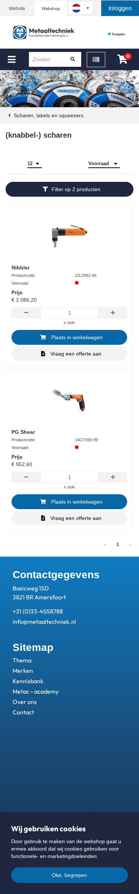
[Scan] (96, 59)
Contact (23, 712)
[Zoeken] (73, 59)
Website (17, 8)
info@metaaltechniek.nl (44, 621)
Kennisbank (28, 681)
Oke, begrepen (69, 875)
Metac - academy (36, 691)
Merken (23, 670)
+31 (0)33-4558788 (38, 611)
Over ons (25, 701)
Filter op (76, 189)
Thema (22, 660)
